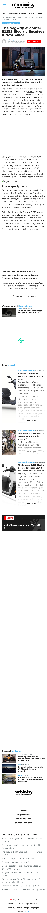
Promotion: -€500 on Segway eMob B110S (21, 886)
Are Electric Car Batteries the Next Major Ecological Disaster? (30, 779)
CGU (38, 904)
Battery (21, 775)
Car (4, 13)
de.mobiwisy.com (23, 822)
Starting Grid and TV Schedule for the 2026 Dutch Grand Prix (31, 758)
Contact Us (19, 904)
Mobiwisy (10, 40)
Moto (20, 308)
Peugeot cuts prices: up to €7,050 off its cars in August (30, 769)
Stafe (27, 911)
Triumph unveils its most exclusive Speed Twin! (30, 311)
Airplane (38, 13)
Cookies (10, 904)
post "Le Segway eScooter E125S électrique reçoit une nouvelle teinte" (23, 286)
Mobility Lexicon (15, 908)
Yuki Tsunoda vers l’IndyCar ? (23, 526)
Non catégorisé (12, 17)
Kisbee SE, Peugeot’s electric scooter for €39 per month (31, 376)
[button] (23, 899)
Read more (31, 420)
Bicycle (31, 13)
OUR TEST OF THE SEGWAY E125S (18, 271)
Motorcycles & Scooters (18, 13)
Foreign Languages (31, 908)
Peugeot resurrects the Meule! (15, 862)
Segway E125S (29, 212)
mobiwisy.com (23, 818)
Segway (38, 79)
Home (4, 17)
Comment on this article (26, 296)
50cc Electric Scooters (11, 23)
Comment (35, 41)
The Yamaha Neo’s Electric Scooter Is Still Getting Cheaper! (31, 436)
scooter (25, 79)
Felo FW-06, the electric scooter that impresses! (23, 889)
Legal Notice (23, 814)
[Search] (42, 5)
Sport (20, 754)
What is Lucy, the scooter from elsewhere (20, 858)
